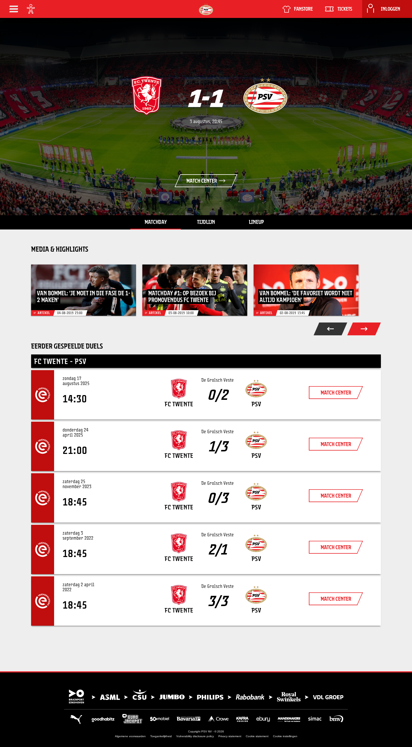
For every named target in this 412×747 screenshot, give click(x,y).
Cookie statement (257, 736)
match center (336, 392)
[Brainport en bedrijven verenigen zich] (206, 697)
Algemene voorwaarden (130, 736)
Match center (201, 180)
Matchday (156, 222)
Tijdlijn (206, 222)
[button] (13, 9)
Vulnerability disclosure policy (195, 736)
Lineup (256, 222)
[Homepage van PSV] (206, 9)
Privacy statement (229, 736)
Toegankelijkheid (161, 736)
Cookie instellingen (285, 736)
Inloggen (390, 9)
